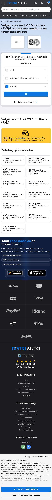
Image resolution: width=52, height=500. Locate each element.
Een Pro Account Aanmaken (26, 389)
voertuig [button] (22, 137)
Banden (23, 15)
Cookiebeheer (26, 417)
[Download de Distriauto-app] (15, 273)
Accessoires (35, 15)
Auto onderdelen (10, 15)
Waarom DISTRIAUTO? (26, 383)
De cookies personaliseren (26, 495)
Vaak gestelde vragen (26, 392)
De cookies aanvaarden (26, 489)
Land (26, 380)
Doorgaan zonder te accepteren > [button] (37, 457)
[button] (36, 3)
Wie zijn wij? (26, 408)
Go (26, 94)
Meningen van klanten (26, 421)
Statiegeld (26, 396)
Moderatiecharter (26, 430)
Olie (45, 15)
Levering (26, 386)
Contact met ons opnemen (26, 414)
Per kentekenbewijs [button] (24, 102)
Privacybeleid (26, 427)
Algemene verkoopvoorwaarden (26, 411)
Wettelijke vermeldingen (26, 424)
